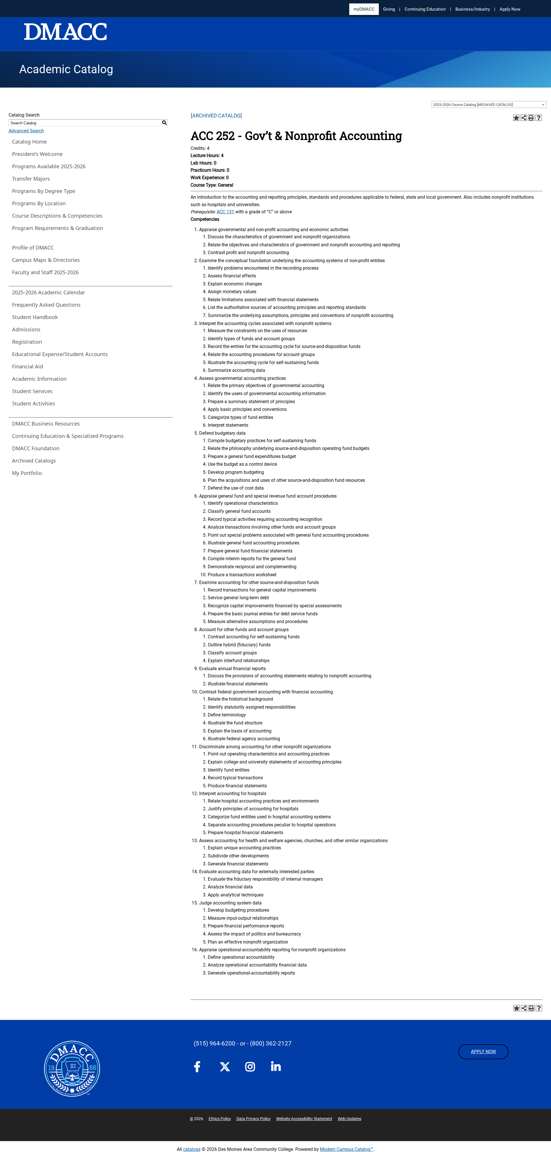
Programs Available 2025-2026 (49, 166)
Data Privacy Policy (253, 1118)
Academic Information (39, 378)
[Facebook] (201, 1068)
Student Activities (33, 403)
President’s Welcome (37, 153)
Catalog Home (29, 141)
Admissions (26, 329)
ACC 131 (225, 211)
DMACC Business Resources (46, 423)
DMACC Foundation (35, 448)
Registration (27, 341)
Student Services (32, 391)
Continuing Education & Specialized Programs (68, 435)
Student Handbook (35, 317)
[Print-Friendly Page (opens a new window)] (531, 118)
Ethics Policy (220, 1118)
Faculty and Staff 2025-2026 (45, 272)
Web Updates (349, 1118)
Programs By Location (39, 203)
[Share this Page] (524, 118)
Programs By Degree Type (43, 191)
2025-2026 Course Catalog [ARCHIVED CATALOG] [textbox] (473, 105)
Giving (389, 9)
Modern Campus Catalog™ (346, 1149)
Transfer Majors (31, 178)
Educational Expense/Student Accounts (60, 354)
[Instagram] (252, 1068)
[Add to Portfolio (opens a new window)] (516, 118)
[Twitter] (227, 1067)
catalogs (192, 1149)
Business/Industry (472, 9)
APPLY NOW (483, 1051)
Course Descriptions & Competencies (57, 215)
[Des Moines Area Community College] (65, 34)
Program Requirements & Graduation (57, 228)
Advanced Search (26, 131)
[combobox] (489, 104)
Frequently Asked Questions (46, 304)
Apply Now (510, 9)
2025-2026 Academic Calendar (48, 292)
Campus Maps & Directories (46, 259)
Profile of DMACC (33, 247)
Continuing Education (425, 9)
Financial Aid (27, 366)
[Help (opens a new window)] (539, 118)
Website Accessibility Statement (304, 1118)
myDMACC (364, 9)
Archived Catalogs (34, 460)
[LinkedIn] (278, 1068)
